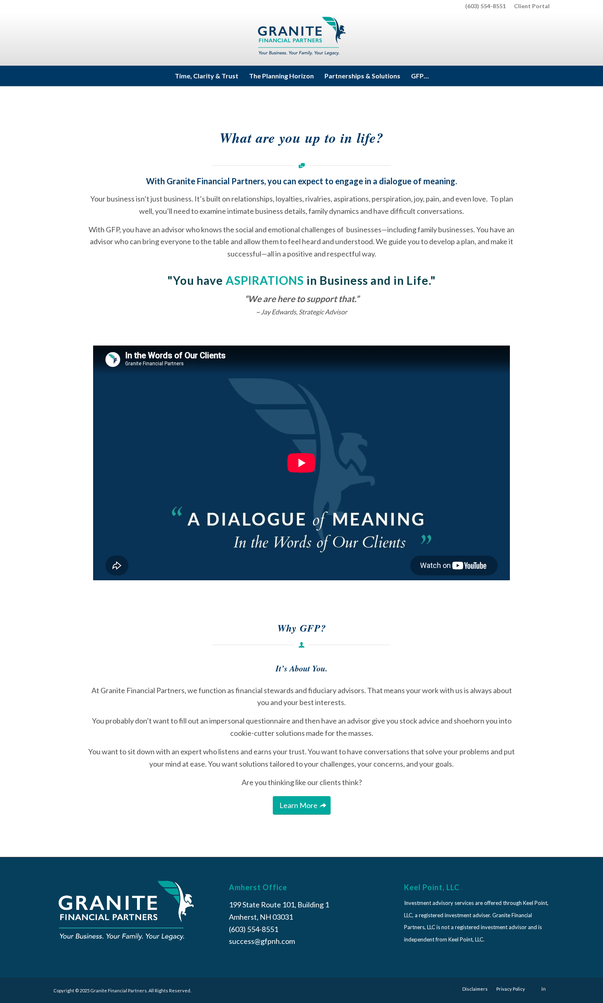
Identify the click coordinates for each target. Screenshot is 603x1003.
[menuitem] (530, 6)
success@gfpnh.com (262, 941)
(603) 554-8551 (485, 5)
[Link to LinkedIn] (543, 988)
